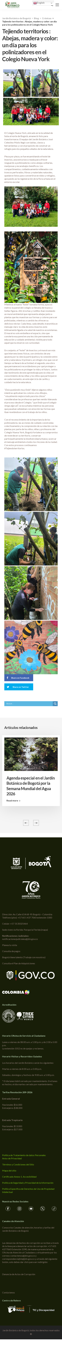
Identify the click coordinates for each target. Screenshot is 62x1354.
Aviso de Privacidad (12, 1158)
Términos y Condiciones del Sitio (18, 1164)
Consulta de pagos (11, 951)
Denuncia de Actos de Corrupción (18, 1274)
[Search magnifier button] (55, 703)
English (41, 3)
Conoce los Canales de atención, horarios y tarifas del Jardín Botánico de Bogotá (28, 1229)
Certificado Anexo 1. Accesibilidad (19, 1176)
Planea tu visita (9, 945)
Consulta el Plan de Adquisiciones (18, 963)
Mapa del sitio (9, 1170)
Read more (12, 800)
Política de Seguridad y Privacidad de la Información (27, 1182)
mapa (44, 929)
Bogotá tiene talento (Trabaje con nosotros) (23, 957)
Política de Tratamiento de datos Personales (24, 1155)
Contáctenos (8, 1292)
